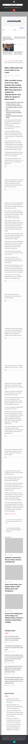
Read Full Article (12, 514)
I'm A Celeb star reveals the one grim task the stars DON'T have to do (14, 521)
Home (6, 61)
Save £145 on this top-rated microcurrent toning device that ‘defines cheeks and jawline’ (13, 638)
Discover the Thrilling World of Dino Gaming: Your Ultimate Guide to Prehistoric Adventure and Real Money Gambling (14, 618)
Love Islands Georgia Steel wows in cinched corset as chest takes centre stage (14, 647)
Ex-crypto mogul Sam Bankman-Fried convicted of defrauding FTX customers (14, 529)
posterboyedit (14, 21)
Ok (14, 741)
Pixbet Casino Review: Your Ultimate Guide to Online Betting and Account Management (14, 706)
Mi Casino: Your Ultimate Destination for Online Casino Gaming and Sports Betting (13, 720)
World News (11, 61)
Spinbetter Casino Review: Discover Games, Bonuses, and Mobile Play (13, 560)
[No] (26, 739)
